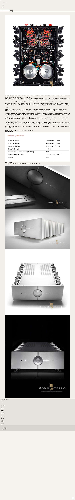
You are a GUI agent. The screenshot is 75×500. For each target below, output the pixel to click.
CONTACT (3, 8)
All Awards (2, 411)
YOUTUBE (4, 429)
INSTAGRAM (5, 427)
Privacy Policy (2, 417)
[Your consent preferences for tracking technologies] (73, 498)
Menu (1, 0)
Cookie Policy (2, 418)
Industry (2, 407)
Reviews (2, 406)
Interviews (2, 408)
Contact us (2, 421)
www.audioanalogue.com (9, 164)
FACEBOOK (5, 428)
